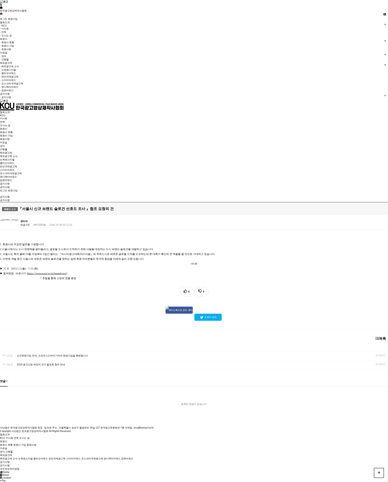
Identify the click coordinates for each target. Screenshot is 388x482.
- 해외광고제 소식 (9, 66)
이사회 (3, 118)
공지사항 (5, 183)
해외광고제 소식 (9, 156)
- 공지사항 (5, 97)
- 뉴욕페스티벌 (8, 69)
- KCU (3, 25)
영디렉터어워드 (8, 176)
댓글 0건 (25, 224)
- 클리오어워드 (8, 73)
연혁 (2, 121)
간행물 (3, 149)
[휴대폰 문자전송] (1, 7)
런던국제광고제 (8, 166)
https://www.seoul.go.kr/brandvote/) (47, 273)
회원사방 (5, 139)
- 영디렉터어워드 (9, 87)
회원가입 (13, 19)
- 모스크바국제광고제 (11, 83)
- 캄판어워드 (7, 90)
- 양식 (3, 56)
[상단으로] (379, 473)
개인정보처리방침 (9, 468)
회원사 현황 (6, 132)
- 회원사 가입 (7, 45)
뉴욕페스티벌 (7, 159)
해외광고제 (6, 152)
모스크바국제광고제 (11, 173)
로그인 (3, 19)
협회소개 (5, 112)
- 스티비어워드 (8, 80)
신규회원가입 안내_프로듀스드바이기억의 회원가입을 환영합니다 (52, 355)
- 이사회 (4, 28)
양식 (2, 146)
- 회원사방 (5, 49)
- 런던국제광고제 (9, 76)
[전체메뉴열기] (1, 4)
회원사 (3, 128)
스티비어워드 (7, 170)
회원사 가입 (6, 135)
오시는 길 (5, 125)
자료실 (3, 142)
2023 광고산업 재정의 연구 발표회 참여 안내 (41, 364)
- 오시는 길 (6, 35)
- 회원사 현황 (7, 42)
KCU (2, 115)
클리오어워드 (7, 163)
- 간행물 (4, 59)
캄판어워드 (6, 180)
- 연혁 (3, 32)
